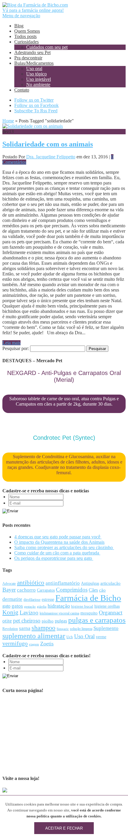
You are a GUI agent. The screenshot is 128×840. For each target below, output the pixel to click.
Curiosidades (26, 41)
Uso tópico (36, 73)
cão (102, 590)
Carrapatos (46, 590)
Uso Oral (84, 636)
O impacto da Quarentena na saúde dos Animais (59, 542)
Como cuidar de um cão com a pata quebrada (57, 552)
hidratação (59, 606)
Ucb (69, 637)
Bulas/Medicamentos (34, 63)
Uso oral (34, 68)
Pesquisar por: (15, 348)
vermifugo (15, 643)
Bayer (9, 590)
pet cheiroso (26, 620)
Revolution (10, 629)
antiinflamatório (63, 583)
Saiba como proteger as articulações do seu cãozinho (64, 547)
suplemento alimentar (33, 636)
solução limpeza (81, 629)
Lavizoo (29, 612)
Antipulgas (90, 583)
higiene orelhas (107, 606)
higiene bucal (82, 606)
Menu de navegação (21, 15)
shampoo (43, 627)
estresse (48, 599)
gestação (30, 606)
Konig (10, 612)
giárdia (41, 606)
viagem (34, 644)
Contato (21, 89)
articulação (110, 583)
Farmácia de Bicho (88, 598)
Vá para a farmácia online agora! (33, 10)
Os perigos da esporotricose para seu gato (53, 558)
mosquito (89, 613)
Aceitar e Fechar (64, 828)
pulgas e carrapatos (97, 620)
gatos (17, 606)
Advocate (9, 584)
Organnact (110, 612)
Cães (93, 590)
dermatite (12, 599)
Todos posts (25, 36)
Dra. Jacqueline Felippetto (50, 156)
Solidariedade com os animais (47, 144)
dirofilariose (32, 600)
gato (6, 606)
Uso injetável (38, 79)
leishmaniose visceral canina (59, 613)
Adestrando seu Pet (32, 52)
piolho (48, 621)
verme (101, 637)
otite (7, 621)
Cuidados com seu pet (47, 47)
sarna (24, 628)
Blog (19, 25)
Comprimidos (72, 590)
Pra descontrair (28, 57)
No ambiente (38, 84)
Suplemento (105, 628)
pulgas (61, 620)
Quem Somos (27, 31)
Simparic (63, 629)
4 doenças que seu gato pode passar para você (58, 536)
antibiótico (30, 582)
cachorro (26, 590)
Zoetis (47, 644)
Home (8, 120)
